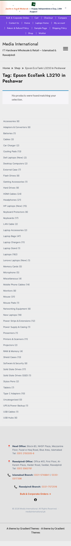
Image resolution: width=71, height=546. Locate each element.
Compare (62, 17)
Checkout (48, 17)
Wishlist (42, 33)
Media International (20, 44)
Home (27, 23)
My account (59, 23)
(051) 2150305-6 (25, 453)
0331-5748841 (42, 475)
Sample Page (40, 28)
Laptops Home (42, 23)
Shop (30, 33)
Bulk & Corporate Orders (17, 17)
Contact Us (14, 23)
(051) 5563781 (24, 468)
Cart (36, 17)
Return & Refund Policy (18, 28)
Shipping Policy (59, 28)
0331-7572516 (49, 486)
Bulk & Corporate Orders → (35, 493)
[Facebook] (35, 500)
